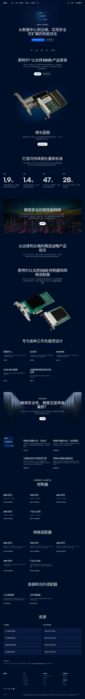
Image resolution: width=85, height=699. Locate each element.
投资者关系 (65, 677)
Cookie (44, 684)
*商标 (44, 680)
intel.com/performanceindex (72, 694)
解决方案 (21, 3)
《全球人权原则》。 (56, 695)
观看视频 (42, 223)
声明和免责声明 (31, 695)
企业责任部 (25, 682)
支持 (16, 3)
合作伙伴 (33, 3)
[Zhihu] (14, 689)
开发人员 (27, 3)
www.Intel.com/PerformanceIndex (38, 663)
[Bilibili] (11, 689)
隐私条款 (44, 682)
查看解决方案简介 (42, 144)
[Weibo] (7, 689)
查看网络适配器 (46, 73)
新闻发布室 (65, 675)
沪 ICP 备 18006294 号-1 (47, 675)
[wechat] (9, 689)
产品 (12, 3)
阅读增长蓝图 (50, 39)
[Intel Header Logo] (5, 2)
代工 (38, 3)
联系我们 (64, 682)
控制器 (54, 281)
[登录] (68, 2)
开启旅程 (42, 418)
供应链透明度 (25, 684)
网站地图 (64, 684)
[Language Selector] (72, 2)
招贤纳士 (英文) (26, 680)
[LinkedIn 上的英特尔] (4, 689)
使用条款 (44, 677)
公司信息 (25, 675)
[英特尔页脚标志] (5, 673)
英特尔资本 (25, 677)
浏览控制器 (37, 73)
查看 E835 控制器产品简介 (38, 39)
